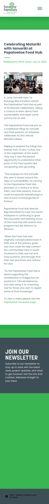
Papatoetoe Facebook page (20, 302)
